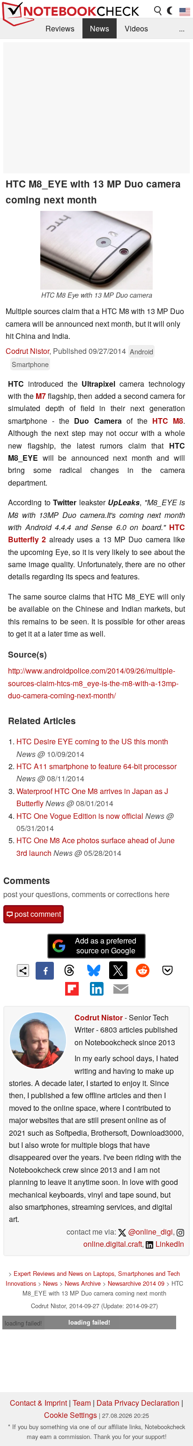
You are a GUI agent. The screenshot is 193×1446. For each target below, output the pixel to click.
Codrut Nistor (27, 350)
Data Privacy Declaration (137, 1402)
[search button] (158, 10)
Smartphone (30, 364)
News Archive (83, 1283)
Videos (136, 28)
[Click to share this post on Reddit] (143, 970)
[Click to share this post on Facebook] (44, 971)
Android (141, 351)
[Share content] (23, 970)
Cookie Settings (70, 1414)
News (99, 28)
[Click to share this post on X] (118, 970)
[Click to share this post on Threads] (69, 971)
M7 (41, 395)
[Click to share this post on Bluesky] (94, 971)
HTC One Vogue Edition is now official (79, 815)
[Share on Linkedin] (96, 988)
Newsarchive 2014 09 (136, 1283)
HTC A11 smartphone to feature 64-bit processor (96, 766)
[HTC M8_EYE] (96, 250)
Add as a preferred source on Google (105, 945)
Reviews (59, 28)
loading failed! (23, 1323)
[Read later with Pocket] (167, 970)
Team (82, 1402)
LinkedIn (169, 1243)
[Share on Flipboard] (72, 988)
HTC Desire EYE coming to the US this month (92, 741)
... (182, 28)
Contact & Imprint (38, 1402)
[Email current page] (121, 989)
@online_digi (149, 1231)
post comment (37, 913)
